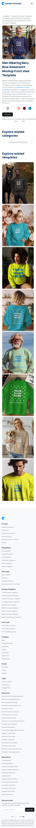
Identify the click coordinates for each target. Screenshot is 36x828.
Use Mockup (7, 114)
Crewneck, (10, 119)
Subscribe (30, 810)
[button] (11, 3)
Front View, (16, 120)
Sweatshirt (32, 119)
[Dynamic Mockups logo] (3, 518)
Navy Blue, (23, 120)
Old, (27, 119)
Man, (20, 119)
